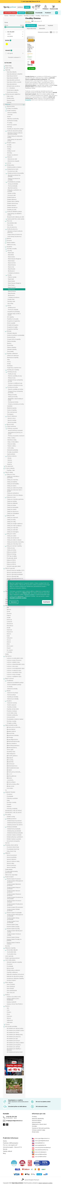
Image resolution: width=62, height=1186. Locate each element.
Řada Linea (11, 267)
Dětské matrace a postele (14, 839)
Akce (15, 34)
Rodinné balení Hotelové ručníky (14, 934)
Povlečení (9, 794)
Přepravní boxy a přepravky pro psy (15, 380)
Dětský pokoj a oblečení (13, 970)
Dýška (7, 654)
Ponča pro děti (12, 195)
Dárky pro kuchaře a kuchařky (15, 542)
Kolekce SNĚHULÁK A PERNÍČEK (13, 999)
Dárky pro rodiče (11, 535)
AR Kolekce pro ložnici (13, 1032)
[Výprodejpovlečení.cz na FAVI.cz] (22, 1163)
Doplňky (9, 102)
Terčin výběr (10, 749)
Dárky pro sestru (11, 485)
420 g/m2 (15, 53)
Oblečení (9, 157)
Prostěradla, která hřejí (13, 849)
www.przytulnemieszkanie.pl (43, 1147)
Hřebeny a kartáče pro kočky (16, 404)
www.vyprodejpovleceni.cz (42, 1138)
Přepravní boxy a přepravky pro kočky (15, 392)
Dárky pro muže (11, 497)
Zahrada (9, 331)
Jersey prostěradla (13, 184)
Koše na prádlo (11, 323)
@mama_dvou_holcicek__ (14, 727)
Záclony (10, 460)
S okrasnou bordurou (13, 273)
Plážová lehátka (11, 341)
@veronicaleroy (11, 729)
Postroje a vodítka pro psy (15, 383)
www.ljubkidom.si (39, 1143)
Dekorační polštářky (12, 450)
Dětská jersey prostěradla (14, 831)
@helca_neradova (11, 743)
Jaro (8, 1008)
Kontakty (34, 1126)
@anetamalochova (12, 766)
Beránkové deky (12, 440)
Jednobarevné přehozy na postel (15, 433)
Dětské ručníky (12, 193)
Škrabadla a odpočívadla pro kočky (15, 399)
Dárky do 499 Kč (11, 564)
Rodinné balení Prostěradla (14, 912)
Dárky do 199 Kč (11, 560)
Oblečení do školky (12, 688)
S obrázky (9, 652)
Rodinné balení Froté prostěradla (13, 922)
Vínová (9, 640)
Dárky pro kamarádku (13, 483)
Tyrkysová (9, 638)
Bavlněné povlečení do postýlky (14, 176)
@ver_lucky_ (10, 759)
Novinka (15, 36)
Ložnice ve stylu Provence (14, 660)
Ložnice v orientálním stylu (14, 672)
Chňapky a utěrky (11, 723)
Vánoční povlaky (12, 422)
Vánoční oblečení (11, 859)
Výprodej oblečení (12, 84)
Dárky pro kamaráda (12, 507)
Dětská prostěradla (12, 826)
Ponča (9, 305)
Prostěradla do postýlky (14, 182)
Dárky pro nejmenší (12, 517)
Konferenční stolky (12, 120)
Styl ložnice (8, 656)
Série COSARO (11, 984)
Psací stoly (10, 225)
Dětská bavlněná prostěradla (15, 833)
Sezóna (7, 1006)
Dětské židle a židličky (13, 201)
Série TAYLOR (10, 992)
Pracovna (9, 221)
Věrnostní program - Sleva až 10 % (12, 1147)
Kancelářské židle (12, 223)
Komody (9, 126)
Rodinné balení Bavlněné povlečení (14, 884)
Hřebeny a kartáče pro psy (15, 385)
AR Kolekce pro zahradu (13, 1046)
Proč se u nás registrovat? (10, 1145)
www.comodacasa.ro (40, 1152)
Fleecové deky (12, 444)
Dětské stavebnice (12, 207)
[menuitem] (10, 12)
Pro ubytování (9, 466)
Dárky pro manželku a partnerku (13, 477)
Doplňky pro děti (11, 209)
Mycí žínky (10, 303)
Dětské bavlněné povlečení (14, 822)
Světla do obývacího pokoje (14, 131)
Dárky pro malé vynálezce (14, 525)
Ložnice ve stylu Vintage (13, 674)
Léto (8, 1010)
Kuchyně (9, 240)
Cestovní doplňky (12, 410)
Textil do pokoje (11, 694)
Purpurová (10, 631)
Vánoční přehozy (11, 865)
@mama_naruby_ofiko (13, 784)
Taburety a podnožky (13, 118)
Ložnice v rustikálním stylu (14, 676)
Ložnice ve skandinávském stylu (15, 664)
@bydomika (10, 761)
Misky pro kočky (12, 394)
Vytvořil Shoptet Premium (32, 1180)
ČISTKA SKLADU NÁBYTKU (12, 94)
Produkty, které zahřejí (11, 845)
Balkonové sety (11, 244)
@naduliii (9, 770)
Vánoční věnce (12, 418)
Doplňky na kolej (11, 707)
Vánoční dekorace (12, 416)
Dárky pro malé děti (12, 527)
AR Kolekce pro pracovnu (14, 1036)
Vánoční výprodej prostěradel (15, 574)
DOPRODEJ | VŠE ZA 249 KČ (13, 812)
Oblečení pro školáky (13, 699)
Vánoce (9, 1018)
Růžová (9, 633)
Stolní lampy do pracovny (14, 236)
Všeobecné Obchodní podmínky (41, 1128)
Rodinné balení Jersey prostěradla (13, 918)
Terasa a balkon (11, 242)
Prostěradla (10, 796)
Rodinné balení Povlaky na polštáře (14, 940)
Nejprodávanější (31, 28)
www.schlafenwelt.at (40, 1156)
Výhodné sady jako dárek (14, 566)
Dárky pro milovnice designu (15, 495)
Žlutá (8, 644)
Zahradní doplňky (12, 349)
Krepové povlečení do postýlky (14, 179)
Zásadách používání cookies (18, 598)
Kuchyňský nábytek (12, 950)
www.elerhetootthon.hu (41, 1149)
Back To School (9, 678)
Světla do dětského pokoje (14, 211)
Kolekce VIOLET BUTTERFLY (15, 1004)
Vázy (8, 359)
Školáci (9, 690)
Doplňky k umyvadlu (12, 319)
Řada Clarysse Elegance (14, 258)
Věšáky (9, 149)
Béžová (9, 609)
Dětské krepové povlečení (14, 820)
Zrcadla (9, 144)
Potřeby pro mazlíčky (13, 369)
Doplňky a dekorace (12, 353)
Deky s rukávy (11, 437)
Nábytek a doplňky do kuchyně (15, 974)
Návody (5, 1149)
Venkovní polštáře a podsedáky (15, 335)
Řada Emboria (12, 265)
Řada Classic (11, 261)
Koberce (9, 464)
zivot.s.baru (10, 788)
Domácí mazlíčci (11, 980)
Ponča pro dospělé (13, 309)
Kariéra (5, 1141)
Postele (9, 804)
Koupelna (9, 246)
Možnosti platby (36, 1122)
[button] (41, 21)
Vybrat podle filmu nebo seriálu (15, 219)
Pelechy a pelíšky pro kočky (15, 389)
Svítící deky (11, 448)
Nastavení (14, 602)
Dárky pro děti (11, 515)
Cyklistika (9, 406)
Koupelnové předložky (14, 311)
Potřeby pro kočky (13, 387)
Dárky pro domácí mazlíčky (14, 546)
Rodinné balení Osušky (13, 926)
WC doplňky (10, 317)
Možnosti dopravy (37, 1120)
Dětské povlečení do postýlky (16, 173)
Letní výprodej (9, 956)
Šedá (8, 636)
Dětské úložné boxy (12, 203)
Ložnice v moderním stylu (14, 670)
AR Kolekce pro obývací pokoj (15, 1028)
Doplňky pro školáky (12, 696)
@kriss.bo (9, 778)
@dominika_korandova (13, 745)
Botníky (9, 147)
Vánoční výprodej (10, 568)
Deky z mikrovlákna (13, 442)
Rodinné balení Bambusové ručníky (14, 931)
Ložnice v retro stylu (12, 666)
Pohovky (10, 114)
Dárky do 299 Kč (11, 562)
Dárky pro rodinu (11, 533)
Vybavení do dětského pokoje (15, 682)
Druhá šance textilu (12, 92)
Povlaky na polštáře (12, 452)
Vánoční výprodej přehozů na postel (15, 579)
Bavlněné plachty (12, 188)
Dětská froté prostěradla (13, 829)
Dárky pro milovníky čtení (14, 544)
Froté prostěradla (12, 186)
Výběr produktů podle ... (11, 725)
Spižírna (9, 238)
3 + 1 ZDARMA (11, 88)
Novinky (7, 946)
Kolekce (7, 994)
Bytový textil (10, 424)
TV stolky (9, 122)
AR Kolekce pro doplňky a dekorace (14, 1049)
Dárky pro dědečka (12, 503)
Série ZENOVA (11, 986)
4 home (7, 1024)
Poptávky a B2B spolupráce (10, 1143)
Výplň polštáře (11, 454)
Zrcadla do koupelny (12, 325)
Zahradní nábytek (12, 333)
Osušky (10, 275)
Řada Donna (11, 289)
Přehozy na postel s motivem (16, 435)
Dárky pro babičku (12, 481)
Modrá (8, 627)
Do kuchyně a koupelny (13, 841)
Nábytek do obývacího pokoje (15, 976)
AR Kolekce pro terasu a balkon (15, 1042)
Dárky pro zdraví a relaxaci (14, 540)
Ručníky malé (11, 301)
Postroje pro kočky (13, 402)
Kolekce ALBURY (11, 1002)
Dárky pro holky (11, 521)
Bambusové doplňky (13, 357)
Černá (8, 611)
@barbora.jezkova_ (12, 747)
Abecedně (42, 28)
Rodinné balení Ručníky (13, 928)
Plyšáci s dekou (12, 446)
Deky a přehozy (11, 426)
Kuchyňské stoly (11, 954)
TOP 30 (7, 843)
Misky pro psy (11, 378)
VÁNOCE (7, 853)
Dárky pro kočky (11, 550)
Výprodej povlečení (12, 76)
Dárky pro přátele (11, 552)
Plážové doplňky (11, 347)
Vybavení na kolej (12, 703)
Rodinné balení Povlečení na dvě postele (15, 898)
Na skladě (15, 32)
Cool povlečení (11, 717)
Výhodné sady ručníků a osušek (14, 314)
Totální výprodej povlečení (12, 958)
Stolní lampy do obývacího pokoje (15, 140)
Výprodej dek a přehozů (13, 80)
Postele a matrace (12, 711)
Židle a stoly (10, 96)
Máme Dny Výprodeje (11, 874)
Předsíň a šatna (11, 142)
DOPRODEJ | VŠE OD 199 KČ (13, 810)
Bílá (8, 607)
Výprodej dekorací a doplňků (14, 74)
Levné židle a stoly (12, 713)
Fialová (9, 615)
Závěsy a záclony (11, 456)
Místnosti (7, 104)
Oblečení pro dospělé (13, 161)
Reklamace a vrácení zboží (39, 1124)
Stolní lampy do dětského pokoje (15, 214)
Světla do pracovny (12, 229)
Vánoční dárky (9, 472)
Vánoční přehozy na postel (15, 430)
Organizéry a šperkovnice (14, 367)
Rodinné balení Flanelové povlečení (14, 894)
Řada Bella (11, 254)
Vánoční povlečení (12, 855)
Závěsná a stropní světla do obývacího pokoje (15, 133)
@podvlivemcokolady (13, 735)
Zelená (9, 642)
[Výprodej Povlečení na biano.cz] (30, 1163)
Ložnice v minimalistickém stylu (15, 668)
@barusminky (10, 733)
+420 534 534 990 (11, 1116)
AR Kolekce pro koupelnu (14, 1044)
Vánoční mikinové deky (13, 861)
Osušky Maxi (11, 299)
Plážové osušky (12, 277)
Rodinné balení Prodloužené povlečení (15, 904)
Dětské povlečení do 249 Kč (15, 824)
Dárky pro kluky (11, 519)
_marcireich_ (10, 780)
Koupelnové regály (12, 327)
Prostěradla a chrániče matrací (15, 719)
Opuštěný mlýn (11, 751)
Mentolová (10, 623)
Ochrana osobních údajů (38, 1130)
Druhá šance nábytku (13, 90)
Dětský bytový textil (12, 169)
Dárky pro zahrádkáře (13, 513)
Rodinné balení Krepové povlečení (13, 888)
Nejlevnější (11, 252)
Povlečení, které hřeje (13, 847)
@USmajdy (10, 737)
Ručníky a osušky (12, 248)
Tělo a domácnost (12, 412)
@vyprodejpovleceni (12, 739)
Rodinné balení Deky (12, 924)
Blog (4, 1153)
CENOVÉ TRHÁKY (10, 792)
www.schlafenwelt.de (41, 1154)
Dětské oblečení (11, 205)
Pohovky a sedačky (12, 808)
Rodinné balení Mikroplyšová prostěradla (15, 915)
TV (6, 790)
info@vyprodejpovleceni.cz (14, 1120)
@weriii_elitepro (11, 782)
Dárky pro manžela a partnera (15, 499)
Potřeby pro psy (12, 371)
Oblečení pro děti (12, 159)
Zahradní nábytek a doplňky (14, 962)
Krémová (9, 619)
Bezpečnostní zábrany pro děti (15, 217)
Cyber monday (9, 68)
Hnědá (8, 617)
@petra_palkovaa (11, 776)
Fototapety (10, 414)
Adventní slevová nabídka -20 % (15, 570)
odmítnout (20, 596)
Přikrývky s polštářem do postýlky (14, 190)
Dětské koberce (11, 197)
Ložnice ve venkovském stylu (15, 658)
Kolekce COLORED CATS (14, 996)
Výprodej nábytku (11, 72)
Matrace (9, 806)
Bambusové (11, 271)
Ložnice (9, 163)
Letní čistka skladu (10, 960)
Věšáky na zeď (11, 151)
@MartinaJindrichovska (13, 741)
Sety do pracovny (12, 227)
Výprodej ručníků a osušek (14, 82)
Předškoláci (10, 680)
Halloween (10, 1022)
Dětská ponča (12, 307)
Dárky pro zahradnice (13, 493)
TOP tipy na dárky (12, 556)
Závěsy (9, 458)
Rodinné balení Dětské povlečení (13, 910)
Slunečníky (10, 345)
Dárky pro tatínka (12, 501)
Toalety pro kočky (13, 396)
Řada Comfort (12, 263)
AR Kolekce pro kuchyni (13, 1040)
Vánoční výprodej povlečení (14, 572)
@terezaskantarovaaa (13, 768)
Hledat (27, 7)
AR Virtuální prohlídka (11, 1026)
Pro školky (8, 814)
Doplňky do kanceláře (13, 709)
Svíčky (9, 363)
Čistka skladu (8, 869)
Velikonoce (10, 1020)
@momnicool (10, 763)
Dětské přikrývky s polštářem (15, 837)
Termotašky (10, 351)
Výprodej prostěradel (12, 78)
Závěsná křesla (11, 337)
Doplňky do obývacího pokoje (15, 128)
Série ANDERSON (12, 990)
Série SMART (10, 988)
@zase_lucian (10, 786)
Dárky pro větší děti (12, 529)
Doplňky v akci (11, 470)
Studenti (9, 701)
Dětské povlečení (11, 818)
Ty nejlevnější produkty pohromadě (11, 872)
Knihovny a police (12, 124)
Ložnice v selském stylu (13, 662)
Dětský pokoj (10, 98)
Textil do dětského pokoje (14, 684)
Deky (8, 800)
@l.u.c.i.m (9, 774)
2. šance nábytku (10, 468)
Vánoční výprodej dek (13, 576)
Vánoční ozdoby (12, 420)
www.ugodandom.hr (40, 1145)
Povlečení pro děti (13, 171)
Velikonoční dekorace (13, 355)
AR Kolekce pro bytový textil (14, 1052)
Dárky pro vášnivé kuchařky (14, 488)
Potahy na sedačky (12, 108)
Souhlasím (46, 602)
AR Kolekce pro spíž (12, 1038)
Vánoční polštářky (12, 857)
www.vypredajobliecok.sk (42, 1140)
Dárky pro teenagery (13, 531)
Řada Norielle (11, 269)
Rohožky (9, 153)
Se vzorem (10, 650)
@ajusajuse (10, 757)
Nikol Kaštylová (11, 753)
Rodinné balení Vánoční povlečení (13, 891)
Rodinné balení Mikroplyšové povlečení (15, 881)
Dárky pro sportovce (12, 511)
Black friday (8, 65)
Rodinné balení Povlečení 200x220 (14, 901)
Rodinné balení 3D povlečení (15, 907)
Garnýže (10, 462)
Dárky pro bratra (11, 505)
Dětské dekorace (11, 199)
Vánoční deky (10, 863)
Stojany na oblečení (12, 155)
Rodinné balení (9, 877)
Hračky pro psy (12, 374)
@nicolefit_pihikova (12, 755)
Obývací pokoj (11, 100)
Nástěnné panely (11, 408)
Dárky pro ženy (11, 474)
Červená (9, 613)
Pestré (9, 648)
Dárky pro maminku (12, 479)
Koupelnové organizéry (13, 321)
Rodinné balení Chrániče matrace (13, 943)
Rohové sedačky (12, 112)
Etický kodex (35, 1132)
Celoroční (9, 1016)
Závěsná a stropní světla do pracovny (15, 231)
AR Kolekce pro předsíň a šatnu (15, 1030)
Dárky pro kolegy (11, 554)
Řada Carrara (11, 256)
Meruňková (10, 625)
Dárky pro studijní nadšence (14, 523)
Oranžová (9, 629)
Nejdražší (50, 25)
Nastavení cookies (29, 594)
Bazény (9, 343)
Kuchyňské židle (11, 952)
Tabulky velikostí (7, 1151)
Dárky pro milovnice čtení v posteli (14, 490)
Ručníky (10, 250)
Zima (8, 1014)
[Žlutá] (6, 44)
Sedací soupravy (11, 110)
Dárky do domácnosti (13, 538)
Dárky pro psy (11, 548)
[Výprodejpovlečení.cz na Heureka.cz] (14, 1163)
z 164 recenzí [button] (37, 21)
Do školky (10, 686)
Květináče (10, 365)
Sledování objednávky (38, 1118)
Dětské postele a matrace (14, 167)
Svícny (9, 361)
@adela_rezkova (11, 731)
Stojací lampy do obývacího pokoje (15, 136)
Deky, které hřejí (11, 851)
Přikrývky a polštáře (12, 798)
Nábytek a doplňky (10, 948)
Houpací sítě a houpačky (14, 339)
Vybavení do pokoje (12, 692)
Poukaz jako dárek (12, 558)
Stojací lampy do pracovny (15, 234)
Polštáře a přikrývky (12, 715)
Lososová (9, 621)
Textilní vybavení (11, 705)
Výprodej (7, 70)
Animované (10, 646)
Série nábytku (9, 982)
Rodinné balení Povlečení (14, 879)
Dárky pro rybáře (11, 509)
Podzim (9, 1012)
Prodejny (34, 1116)
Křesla (9, 116)
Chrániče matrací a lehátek (14, 835)
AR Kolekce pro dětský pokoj (15, 1034)
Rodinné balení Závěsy (13, 937)
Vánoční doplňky (11, 867)
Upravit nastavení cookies (45, 1183)
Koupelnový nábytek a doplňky (15, 978)
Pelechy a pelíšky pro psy (15, 376)
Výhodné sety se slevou (13, 86)
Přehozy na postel (13, 428)
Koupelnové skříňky (12, 329)
